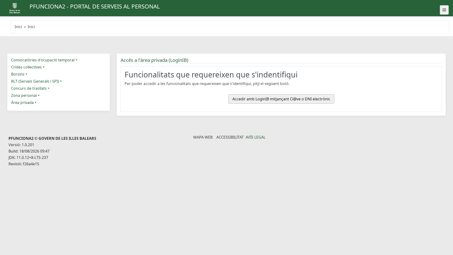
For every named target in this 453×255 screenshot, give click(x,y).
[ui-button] (444, 10)
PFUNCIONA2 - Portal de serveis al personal (94, 6)
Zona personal (24, 95)
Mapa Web (203, 137)
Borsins (18, 74)
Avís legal (255, 137)
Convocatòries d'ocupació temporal (43, 60)
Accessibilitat (230, 137)
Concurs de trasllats (29, 88)
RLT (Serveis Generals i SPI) (35, 81)
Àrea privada (22, 102)
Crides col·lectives (26, 67)
